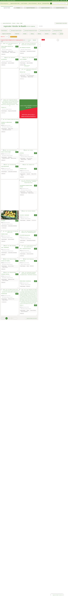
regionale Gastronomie (45, 7)
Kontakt (61, 0)
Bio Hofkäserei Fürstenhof (25, 47)
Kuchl (7, 36)
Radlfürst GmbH (4, 234)
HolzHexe (22, 153)
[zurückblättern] (3, 44)
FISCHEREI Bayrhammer (25, 235)
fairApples (3, 220)
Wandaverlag (22, 260)
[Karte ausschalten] (58, 40)
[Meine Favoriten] (51, 3)
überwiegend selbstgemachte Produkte (31, 30)
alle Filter (61, 33)
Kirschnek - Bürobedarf (24, 215)
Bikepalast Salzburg (5, 274)
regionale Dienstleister (60, 7)
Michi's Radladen (23, 59)
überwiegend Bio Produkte (58, 30)
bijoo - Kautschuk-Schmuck (25, 248)
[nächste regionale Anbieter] (15, 318)
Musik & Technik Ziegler (6, 151)
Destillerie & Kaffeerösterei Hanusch (6, 123)
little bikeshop (4, 59)
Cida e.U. (22, 305)
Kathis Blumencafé (5, 166)
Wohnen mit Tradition (5, 260)
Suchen (66, 3)
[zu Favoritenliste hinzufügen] (2, 44)
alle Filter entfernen (14, 36)
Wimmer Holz (22, 72)
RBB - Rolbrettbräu (5, 247)
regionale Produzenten (30, 7)
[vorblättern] (16, 44)
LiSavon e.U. (3, 107)
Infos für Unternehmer (32, 3)
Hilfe (64, 0)
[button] (3, 318)
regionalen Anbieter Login (55, 0)
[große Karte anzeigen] (39, 43)
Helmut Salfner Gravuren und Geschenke (7, 47)
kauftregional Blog (45, 3)
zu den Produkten (24, 3)
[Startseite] (1, 23)
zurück (44, 39)
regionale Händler (7, 7)
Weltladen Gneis (23, 168)
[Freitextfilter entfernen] (64, 3)
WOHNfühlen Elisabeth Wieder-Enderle (26, 186)
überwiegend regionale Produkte (16, 30)
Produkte (18, 7)
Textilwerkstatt (4, 293)
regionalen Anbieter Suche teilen (31, 318)
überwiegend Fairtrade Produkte (45, 30)
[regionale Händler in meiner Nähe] (39, 46)
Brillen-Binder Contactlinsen (25, 281)
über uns (39, 3)
